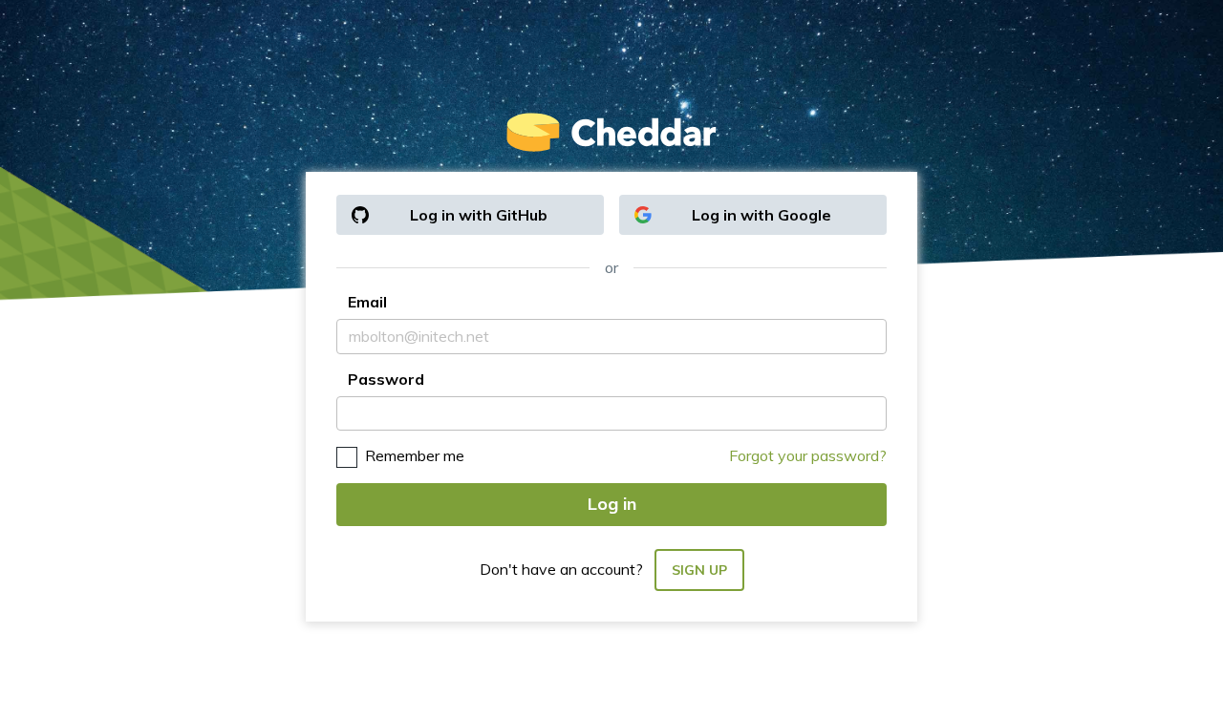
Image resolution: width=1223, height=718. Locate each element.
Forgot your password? (808, 455)
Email (367, 301)
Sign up (699, 570)
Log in (612, 504)
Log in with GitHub (478, 214)
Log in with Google (761, 214)
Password (386, 379)
